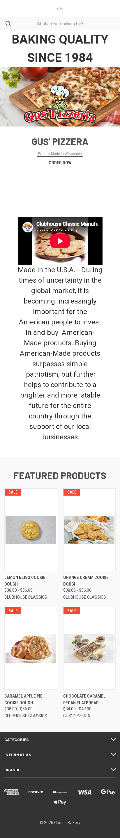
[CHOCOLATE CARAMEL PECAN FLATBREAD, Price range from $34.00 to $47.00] (89, 648)
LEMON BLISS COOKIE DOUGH (24, 581)
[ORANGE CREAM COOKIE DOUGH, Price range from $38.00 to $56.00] (89, 530)
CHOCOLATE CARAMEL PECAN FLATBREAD (84, 699)
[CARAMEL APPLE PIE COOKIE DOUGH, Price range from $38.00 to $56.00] (31, 648)
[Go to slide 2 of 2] (9, 127)
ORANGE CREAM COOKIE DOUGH (86, 581)
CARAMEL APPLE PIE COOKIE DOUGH (23, 699)
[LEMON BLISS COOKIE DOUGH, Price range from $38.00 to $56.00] (31, 530)
